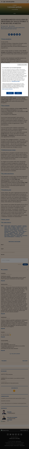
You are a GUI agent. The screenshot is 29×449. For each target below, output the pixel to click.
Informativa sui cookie (16, 81)
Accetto (18, 93)
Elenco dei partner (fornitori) (7, 89)
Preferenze (10, 93)
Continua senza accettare (22, 64)
